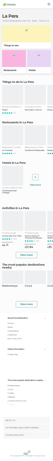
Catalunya (12, 335)
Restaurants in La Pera (17, 122)
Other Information (15, 349)
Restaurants (10, 70)
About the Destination (17, 318)
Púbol (5, 110)
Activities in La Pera (15, 208)
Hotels (32, 70)
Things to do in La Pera (18, 82)
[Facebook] (22, 445)
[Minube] (9, 4)
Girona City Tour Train (12, 236)
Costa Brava (13, 331)
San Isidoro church (33, 110)
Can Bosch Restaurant (34, 150)
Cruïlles (10, 393)
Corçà (28, 286)
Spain (10, 327)
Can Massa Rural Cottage (9, 192)
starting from (7, 242)
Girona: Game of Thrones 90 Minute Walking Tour (33, 237)
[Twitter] (26, 445)
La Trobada (7, 150)
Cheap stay (12, 354)
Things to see (11, 45)
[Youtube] (33, 445)
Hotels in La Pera (14, 163)
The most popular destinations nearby (23, 266)
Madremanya (10, 286)
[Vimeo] (29, 445)
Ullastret (11, 397)
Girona (10, 323)
